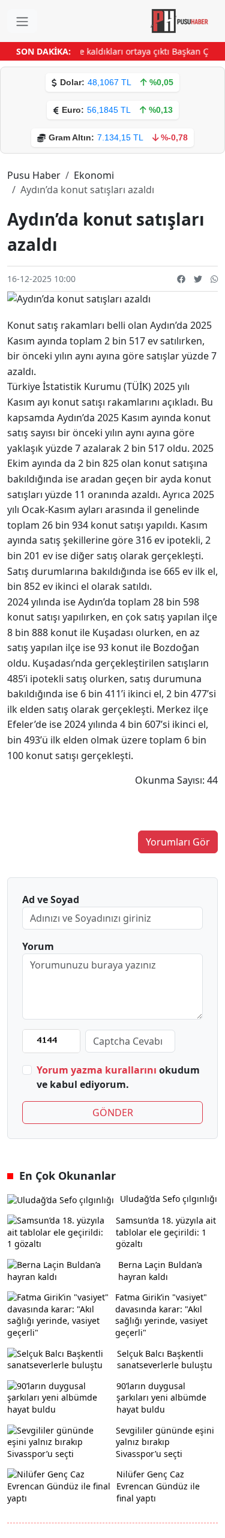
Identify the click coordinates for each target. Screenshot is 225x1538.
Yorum (38, 946)
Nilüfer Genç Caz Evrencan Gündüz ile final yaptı (158, 1485)
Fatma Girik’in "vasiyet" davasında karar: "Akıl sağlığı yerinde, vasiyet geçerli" (161, 1314)
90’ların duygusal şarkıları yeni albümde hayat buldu (161, 1397)
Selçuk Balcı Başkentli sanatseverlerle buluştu (164, 1359)
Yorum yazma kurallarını (97, 1070)
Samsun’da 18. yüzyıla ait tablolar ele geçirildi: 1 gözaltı (166, 1232)
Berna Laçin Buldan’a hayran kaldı (160, 1270)
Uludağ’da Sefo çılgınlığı (168, 1198)
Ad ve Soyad (50, 899)
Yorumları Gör (178, 842)
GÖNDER (112, 1112)
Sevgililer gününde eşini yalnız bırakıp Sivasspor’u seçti (165, 1442)
